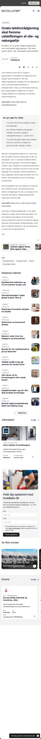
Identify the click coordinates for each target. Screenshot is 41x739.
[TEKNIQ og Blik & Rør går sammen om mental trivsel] (20, 361)
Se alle (33, 420)
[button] (37, 240)
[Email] (32, 67)
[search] (34, 11)
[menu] (38, 11)
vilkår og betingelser (14, 528)
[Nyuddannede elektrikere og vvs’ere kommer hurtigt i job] (20, 281)
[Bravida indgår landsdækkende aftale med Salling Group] (20, 402)
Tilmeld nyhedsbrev (11, 534)
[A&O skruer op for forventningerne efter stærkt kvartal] (20, 375)
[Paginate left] (3, 443)
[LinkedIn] (24, 67)
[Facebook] (19, 67)
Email (4, 518)
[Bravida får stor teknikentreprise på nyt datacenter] (20, 348)
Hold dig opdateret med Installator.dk (23, 736)
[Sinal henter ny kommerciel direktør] (20, 321)
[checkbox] (4, 528)
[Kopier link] (37, 67)
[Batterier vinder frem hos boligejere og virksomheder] (20, 335)
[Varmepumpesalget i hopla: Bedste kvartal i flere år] (20, 294)
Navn (4, 511)
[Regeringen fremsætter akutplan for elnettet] (20, 308)
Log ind (23, 3)
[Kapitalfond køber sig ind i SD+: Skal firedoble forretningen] (20, 389)
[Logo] (11, 11)
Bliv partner (34, 3)
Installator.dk (15, 60)
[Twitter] (28, 67)
